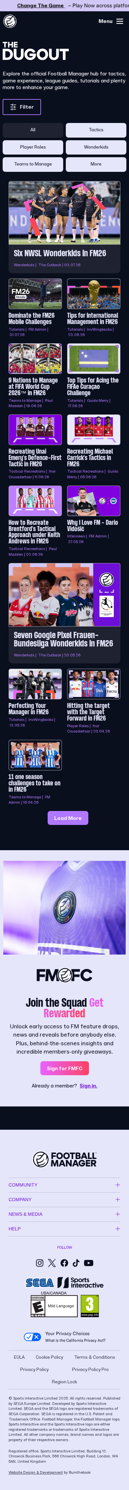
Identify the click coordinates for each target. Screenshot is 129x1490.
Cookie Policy (49, 1357)
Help (15, 1228)
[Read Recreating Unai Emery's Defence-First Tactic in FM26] (35, 447)
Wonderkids (96, 147)
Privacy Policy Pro (90, 1370)
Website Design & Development (36, 1472)
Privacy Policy (34, 1370)
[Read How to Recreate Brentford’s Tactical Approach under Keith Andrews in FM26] (35, 522)
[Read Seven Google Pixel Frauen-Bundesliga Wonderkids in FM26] (65, 613)
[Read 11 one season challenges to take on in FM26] (35, 773)
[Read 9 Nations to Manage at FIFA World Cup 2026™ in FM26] (35, 376)
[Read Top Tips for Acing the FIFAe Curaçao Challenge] (93, 376)
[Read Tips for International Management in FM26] (93, 308)
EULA (19, 1357)
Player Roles (33, 147)
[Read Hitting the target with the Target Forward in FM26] (93, 702)
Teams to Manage (33, 164)
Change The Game (64, 5)
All (32, 130)
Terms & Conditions (94, 1357)
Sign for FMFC (64, 1068)
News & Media (25, 1214)
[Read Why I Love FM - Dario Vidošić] (93, 522)
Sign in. (88, 1086)
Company (20, 1199)
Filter (27, 107)
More (96, 164)
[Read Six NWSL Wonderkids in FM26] (65, 227)
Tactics (96, 130)
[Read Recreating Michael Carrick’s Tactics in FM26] (93, 447)
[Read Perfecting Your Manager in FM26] (35, 702)
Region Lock (64, 1382)
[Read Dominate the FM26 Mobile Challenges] (35, 308)
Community (23, 1185)
